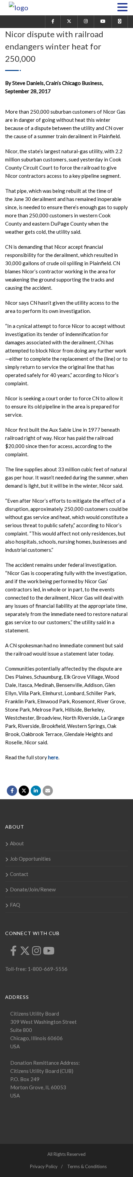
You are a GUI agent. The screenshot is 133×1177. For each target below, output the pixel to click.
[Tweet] (24, 791)
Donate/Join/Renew (33, 889)
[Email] (48, 791)
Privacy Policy (44, 1166)
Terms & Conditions (87, 1166)
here (53, 757)
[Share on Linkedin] (36, 791)
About (17, 843)
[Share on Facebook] (12, 791)
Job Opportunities (30, 859)
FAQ (15, 905)
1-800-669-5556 (47, 969)
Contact (19, 874)
